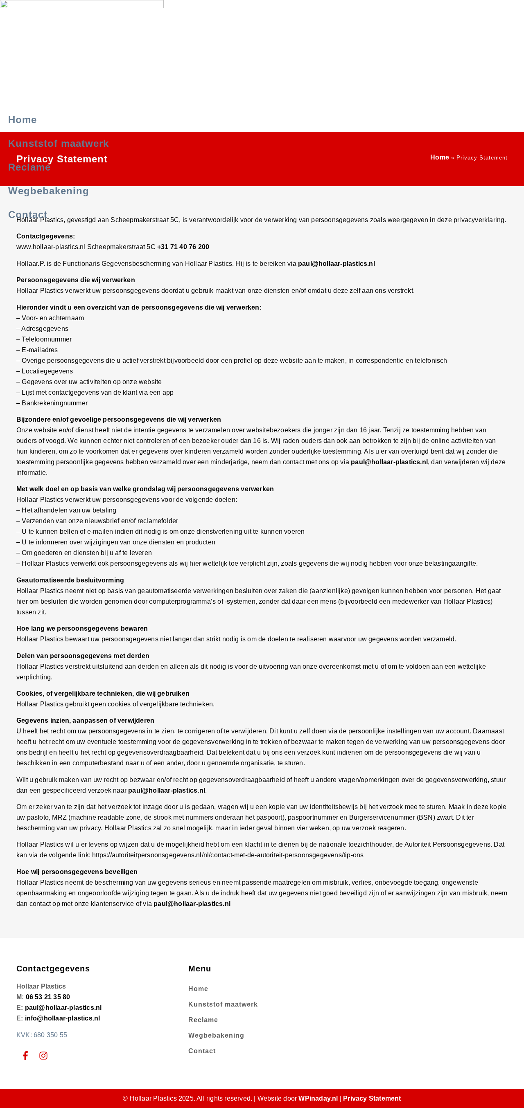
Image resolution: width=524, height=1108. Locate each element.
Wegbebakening (48, 190)
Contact (27, 214)
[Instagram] (43, 1056)
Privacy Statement (372, 1098)
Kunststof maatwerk (58, 143)
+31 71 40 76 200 (183, 246)
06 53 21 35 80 (48, 996)
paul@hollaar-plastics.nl (336, 263)
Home (22, 119)
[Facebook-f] (25, 1056)
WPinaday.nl (318, 1098)
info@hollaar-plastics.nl (62, 1018)
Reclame (29, 167)
